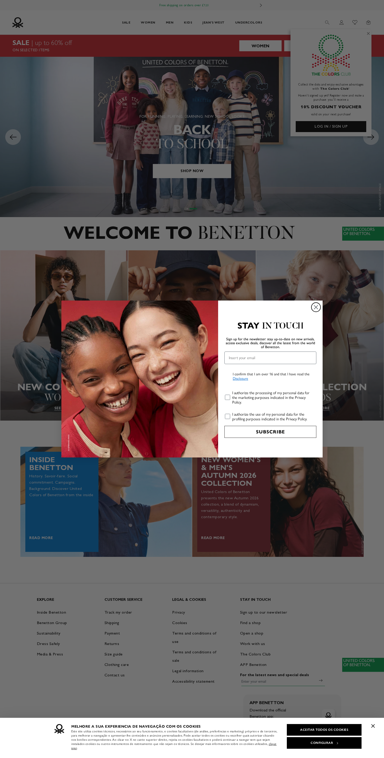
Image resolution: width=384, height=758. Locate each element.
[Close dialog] (316, 307)
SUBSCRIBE (270, 432)
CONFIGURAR (322, 743)
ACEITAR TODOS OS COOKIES (324, 730)
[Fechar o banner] (373, 726)
